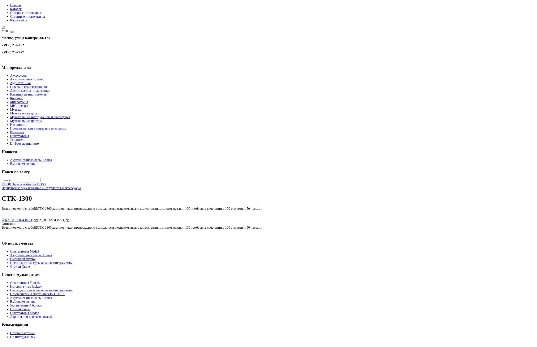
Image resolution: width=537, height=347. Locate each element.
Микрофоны (19, 102)
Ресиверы (17, 132)
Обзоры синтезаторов (25, 12)
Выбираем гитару (22, 163)
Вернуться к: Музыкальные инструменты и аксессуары (41, 188)
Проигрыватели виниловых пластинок (38, 128)
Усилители (17, 139)
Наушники (17, 124)
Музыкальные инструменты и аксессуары (40, 117)
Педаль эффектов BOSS (29, 184)
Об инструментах (22, 337)
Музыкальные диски (25, 113)
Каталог (16, 9)
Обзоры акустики (22, 333)
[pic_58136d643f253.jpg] (19, 220)
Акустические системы (26, 79)
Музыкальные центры (26, 121)
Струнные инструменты (27, 16)
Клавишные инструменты (28, 94)
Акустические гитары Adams (31, 160)
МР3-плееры (19, 105)
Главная (15, 5)
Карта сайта (18, 20)
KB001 (7, 184)
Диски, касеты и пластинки (30, 90)
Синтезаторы (19, 136)
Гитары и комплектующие (29, 87)
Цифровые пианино (24, 143)
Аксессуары (18, 75)
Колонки (16, 98)
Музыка (15, 109)
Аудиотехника (20, 83)
